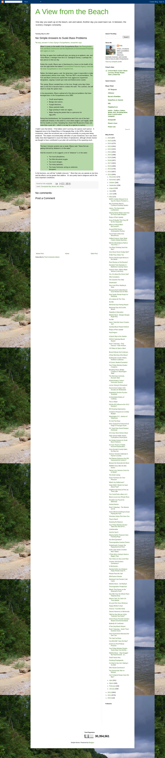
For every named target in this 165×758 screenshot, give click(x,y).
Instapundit (112, 120)
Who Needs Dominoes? (117, 668)
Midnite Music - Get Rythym (118, 584)
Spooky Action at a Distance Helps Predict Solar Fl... (118, 570)
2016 (109, 166)
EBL (109, 103)
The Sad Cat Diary (115, 638)
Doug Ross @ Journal (115, 100)
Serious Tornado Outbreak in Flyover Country (118, 454)
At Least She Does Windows (118, 603)
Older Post (94, 253)
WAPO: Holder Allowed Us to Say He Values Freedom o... (119, 200)
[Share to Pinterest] (69, 183)
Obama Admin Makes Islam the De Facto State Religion (119, 213)
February (112, 686)
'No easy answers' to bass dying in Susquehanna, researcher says (58, 43)
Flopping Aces (113, 107)
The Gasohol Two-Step (116, 280)
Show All (127, 129)
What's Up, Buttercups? (116, 482)
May (110, 197)
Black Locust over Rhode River (119, 497)
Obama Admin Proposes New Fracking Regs (118, 536)
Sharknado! (113, 282)
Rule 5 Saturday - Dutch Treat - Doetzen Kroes (119, 630)
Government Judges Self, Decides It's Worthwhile (117, 389)
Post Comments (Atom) (51, 257)
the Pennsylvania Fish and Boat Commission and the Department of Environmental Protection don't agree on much (66, 49)
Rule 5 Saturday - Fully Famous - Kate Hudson (117, 344)
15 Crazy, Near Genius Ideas (118, 433)
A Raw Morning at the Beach (118, 355)
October (112, 182)
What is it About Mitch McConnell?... (116, 225)
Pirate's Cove (112, 123)
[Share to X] (65, 183)
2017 (109, 163)
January (112, 689)
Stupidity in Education (116, 312)
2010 (109, 698)
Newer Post (40, 253)
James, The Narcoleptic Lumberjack (117, 209)
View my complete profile (113, 62)
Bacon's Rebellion (114, 96)
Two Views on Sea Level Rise (119, 559)
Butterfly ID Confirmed (116, 623)
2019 (109, 157)
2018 (109, 160)
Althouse (111, 93)
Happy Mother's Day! (116, 606)
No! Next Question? (115, 539)
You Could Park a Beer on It (118, 494)
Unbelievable (113, 529)
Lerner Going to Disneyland (118, 385)
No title (111, 302)
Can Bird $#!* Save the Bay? (118, 641)
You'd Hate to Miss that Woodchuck (116, 234)
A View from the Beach (71, 12)
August (111, 188)
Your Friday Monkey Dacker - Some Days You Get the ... (118, 649)
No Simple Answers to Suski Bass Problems (118, 441)
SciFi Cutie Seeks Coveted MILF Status (118, 550)
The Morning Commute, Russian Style (117, 377)
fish (58, 186)
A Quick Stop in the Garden (118, 336)
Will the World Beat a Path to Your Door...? (118, 244)
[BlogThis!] (62, 183)
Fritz (120, 46)
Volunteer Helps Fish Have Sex (119, 516)
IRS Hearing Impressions (117, 409)
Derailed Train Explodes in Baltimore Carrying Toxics (118, 266)
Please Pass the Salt (116, 573)
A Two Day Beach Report (117, 626)
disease (54, 186)
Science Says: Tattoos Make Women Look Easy (118, 270)
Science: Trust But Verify (117, 609)
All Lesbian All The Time (117, 299)
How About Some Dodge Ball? (119, 252)
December (113, 177)
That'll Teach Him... (115, 657)
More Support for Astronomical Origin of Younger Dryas (119, 424)
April (111, 680)
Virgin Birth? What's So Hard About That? (118, 486)
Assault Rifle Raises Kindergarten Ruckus (117, 230)
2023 (109, 146)
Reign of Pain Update (116, 217)
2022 (109, 149)
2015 (109, 169)
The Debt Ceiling (114, 475)
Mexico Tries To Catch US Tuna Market (117, 599)
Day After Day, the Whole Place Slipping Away (119, 594)
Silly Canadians (114, 277)
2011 (109, 695)
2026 (109, 138)
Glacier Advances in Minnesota (119, 611)
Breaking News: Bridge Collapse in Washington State (118, 371)
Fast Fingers (113, 332)
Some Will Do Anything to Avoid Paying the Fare (119, 512)
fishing (62, 186)
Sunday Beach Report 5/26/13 (119, 327)
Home (67, 253)
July (110, 191)
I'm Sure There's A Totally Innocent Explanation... (117, 445)
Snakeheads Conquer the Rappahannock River (117, 546)
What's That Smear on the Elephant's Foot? (117, 590)
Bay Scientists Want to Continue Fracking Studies (118, 204)
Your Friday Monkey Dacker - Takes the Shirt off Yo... (118, 525)
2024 (109, 143)
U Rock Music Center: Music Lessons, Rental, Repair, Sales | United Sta (118, 72)
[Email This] (60, 183)
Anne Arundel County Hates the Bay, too (118, 450)
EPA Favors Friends (115, 576)
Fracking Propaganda (116, 660)
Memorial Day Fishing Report (118, 305)
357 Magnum (112, 89)
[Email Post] (56, 183)
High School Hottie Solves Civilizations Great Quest (118, 436)
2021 (109, 152)
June (111, 194)
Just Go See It (113, 532)
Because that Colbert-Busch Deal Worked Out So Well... (119, 291)
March (111, 683)
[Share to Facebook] (67, 183)
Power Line (112, 127)
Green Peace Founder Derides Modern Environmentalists (119, 619)
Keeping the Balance (116, 522)
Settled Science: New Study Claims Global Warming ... (118, 239)
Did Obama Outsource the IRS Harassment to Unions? (119, 459)
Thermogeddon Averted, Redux (119, 542)
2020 (109, 155)
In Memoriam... (114, 566)
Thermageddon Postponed (118, 586)
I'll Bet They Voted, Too (116, 255)
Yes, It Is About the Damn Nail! (119, 274)
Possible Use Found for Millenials (116, 500)
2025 (109, 140)
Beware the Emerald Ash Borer (119, 463)
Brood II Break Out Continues (118, 352)
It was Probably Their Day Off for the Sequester (118, 221)
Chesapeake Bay (46, 186)
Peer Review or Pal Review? (118, 262)
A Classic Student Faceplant (118, 362)
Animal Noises (114, 504)
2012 (109, 692)
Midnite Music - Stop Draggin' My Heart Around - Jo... (118, 654)
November (113, 180)
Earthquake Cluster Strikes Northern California (118, 358)
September (113, 185)
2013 (109, 174)
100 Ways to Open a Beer (117, 348)
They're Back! (113, 519)
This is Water (113, 402)
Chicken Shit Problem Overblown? (116, 562)
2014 (109, 171)
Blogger (91, 742)
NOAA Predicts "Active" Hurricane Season (116, 381)
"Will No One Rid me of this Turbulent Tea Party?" (118, 615)
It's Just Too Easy (114, 421)
